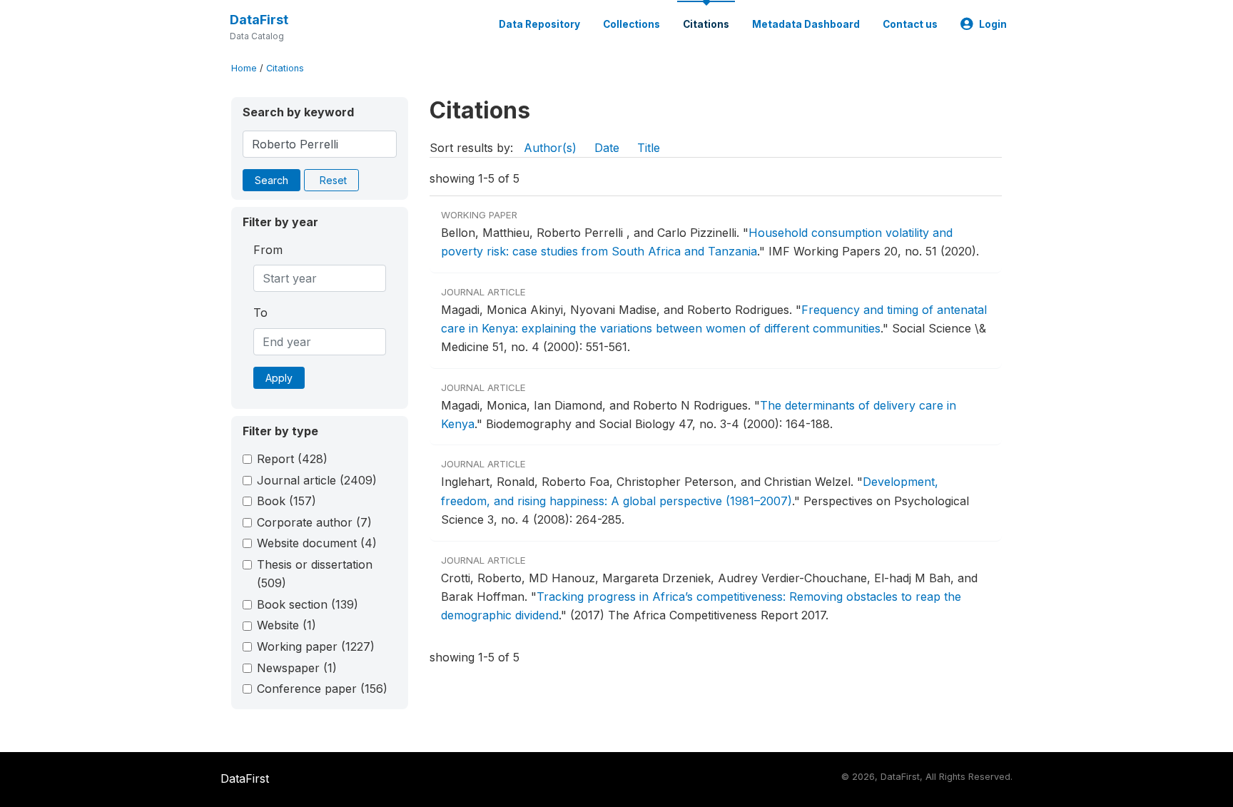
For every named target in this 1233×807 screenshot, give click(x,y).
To (260, 312)
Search (271, 180)
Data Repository (539, 24)
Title (648, 148)
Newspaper (297, 668)
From (268, 250)
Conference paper (322, 688)
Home (244, 68)
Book (286, 501)
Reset (333, 180)
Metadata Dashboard (806, 24)
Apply (279, 378)
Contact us (910, 24)
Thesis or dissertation (314, 573)
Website (286, 625)
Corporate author (314, 522)
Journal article (317, 480)
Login (993, 24)
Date (606, 148)
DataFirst (259, 19)
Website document (317, 543)
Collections (631, 24)
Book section (307, 604)
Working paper (316, 646)
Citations (706, 24)
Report (292, 459)
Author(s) (550, 148)
